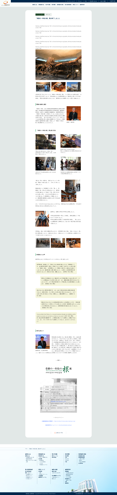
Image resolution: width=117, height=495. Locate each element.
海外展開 (53, 4)
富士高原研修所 (68, 4)
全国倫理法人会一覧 (30, 457)
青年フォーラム (55, 455)
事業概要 (67, 471)
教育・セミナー (28, 472)
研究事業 (40, 471)
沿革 (66, 481)
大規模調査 (41, 475)
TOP (26, 448)
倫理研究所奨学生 (69, 474)
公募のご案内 (82, 458)
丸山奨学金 (80, 463)
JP (109, 1)
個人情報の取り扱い (80, 493)
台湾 (66, 457)
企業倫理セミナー (29, 477)
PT (112, 1)
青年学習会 (54, 457)
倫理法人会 (34, 4)
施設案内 (67, 483)
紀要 (40, 472)
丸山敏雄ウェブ (56, 475)
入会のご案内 (103, 1)
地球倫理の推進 (60, 4)
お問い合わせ (94, 1)
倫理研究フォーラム (42, 477)
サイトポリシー (88, 493)
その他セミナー (29, 478)
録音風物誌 (68, 475)
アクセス (80, 1)
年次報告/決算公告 (69, 472)
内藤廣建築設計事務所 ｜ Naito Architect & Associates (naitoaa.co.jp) (58, 421)
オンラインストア (71, 1)
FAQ (86, 1)
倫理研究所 (82, 4)
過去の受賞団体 (82, 461)
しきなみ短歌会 (42, 461)
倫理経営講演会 (29, 458)
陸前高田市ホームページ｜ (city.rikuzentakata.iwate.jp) (58, 425)
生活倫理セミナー (29, 474)
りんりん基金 (68, 477)
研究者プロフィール (43, 474)
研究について (75, 4)
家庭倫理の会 (41, 4)
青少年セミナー (29, 475)
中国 (66, 461)
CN (114, 1)
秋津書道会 (41, 460)
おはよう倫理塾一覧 (43, 457)
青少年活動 (48, 4)
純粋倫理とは (67, 478)
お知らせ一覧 (59, 432)
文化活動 (40, 458)
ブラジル (67, 460)
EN (111, 1)
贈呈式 (80, 460)
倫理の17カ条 (68, 480)
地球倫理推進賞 (81, 457)
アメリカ (67, 458)
